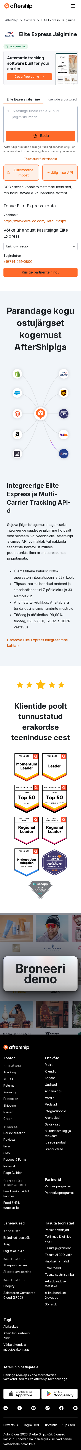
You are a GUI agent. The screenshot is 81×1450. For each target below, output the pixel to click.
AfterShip (11, 20)
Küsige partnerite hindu (40, 272)
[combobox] (40, 246)
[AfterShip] (19, 6)
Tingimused (30, 1425)
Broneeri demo (40, 973)
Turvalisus (50, 1425)
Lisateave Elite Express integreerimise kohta (37, 643)
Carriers (29, 20)
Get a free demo (26, 76)
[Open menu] (73, 6)
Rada (44, 135)
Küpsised (68, 1425)
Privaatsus (10, 1425)
